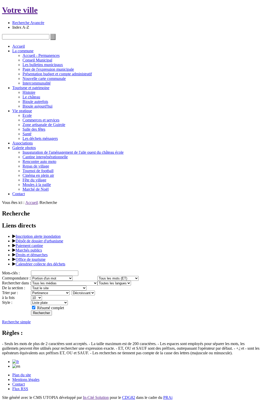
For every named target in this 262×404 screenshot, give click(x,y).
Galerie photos (24, 148)
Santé (27, 134)
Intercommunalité (37, 83)
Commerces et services (41, 120)
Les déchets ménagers (40, 138)
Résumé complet (50, 308)
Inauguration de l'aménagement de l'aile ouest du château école (73, 152)
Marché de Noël (36, 189)
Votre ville (20, 10)
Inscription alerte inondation (38, 236)
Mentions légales (25, 379)
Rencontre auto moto (39, 161)
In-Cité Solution (96, 397)
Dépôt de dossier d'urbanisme (39, 241)
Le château (31, 97)
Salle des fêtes (34, 129)
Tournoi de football (38, 171)
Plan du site (21, 375)
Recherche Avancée (28, 22)
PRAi (167, 397)
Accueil (18, 46)
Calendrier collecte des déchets (40, 264)
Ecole (27, 115)
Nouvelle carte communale (44, 78)
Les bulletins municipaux (43, 65)
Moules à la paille (37, 184)
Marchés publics (29, 250)
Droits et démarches (32, 255)
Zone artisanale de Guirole (44, 124)
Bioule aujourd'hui (37, 106)
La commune (23, 51)
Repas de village (36, 166)
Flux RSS (20, 389)
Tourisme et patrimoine (30, 88)
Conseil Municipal (37, 60)
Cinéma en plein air (38, 175)
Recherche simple (16, 322)
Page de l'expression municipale (48, 69)
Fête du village (34, 180)
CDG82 (128, 397)
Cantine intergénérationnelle (45, 157)
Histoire (29, 92)
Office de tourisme (31, 259)
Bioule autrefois (35, 101)
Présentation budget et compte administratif (57, 74)
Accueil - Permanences (41, 55)
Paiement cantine (29, 245)
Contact (18, 194)
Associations (22, 143)
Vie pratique (22, 111)
